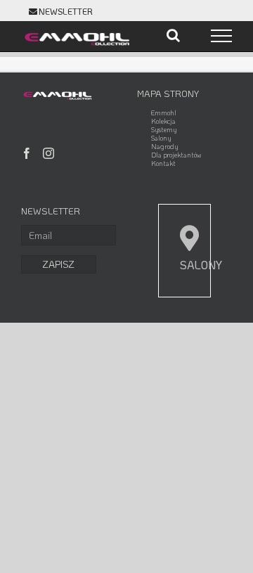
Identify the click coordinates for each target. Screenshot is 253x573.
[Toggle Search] (173, 35)
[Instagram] (48, 153)
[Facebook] (26, 153)
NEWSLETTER (66, 11)
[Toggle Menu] (221, 36)
